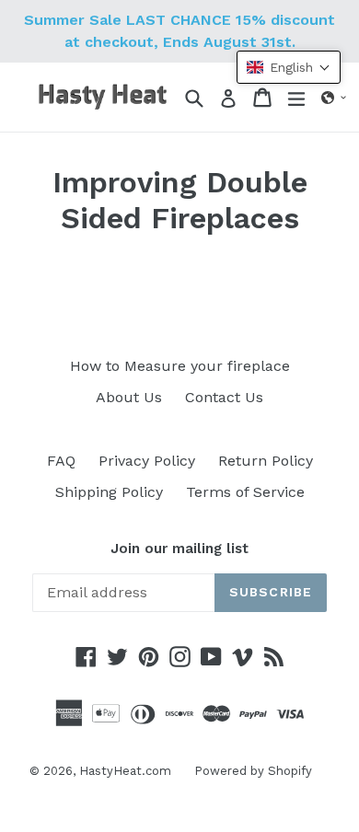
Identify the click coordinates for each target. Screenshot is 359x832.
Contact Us (224, 397)
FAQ (61, 460)
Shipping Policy (109, 492)
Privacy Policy (146, 460)
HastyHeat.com (125, 771)
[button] (334, 97)
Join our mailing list (179, 548)
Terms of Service (245, 492)
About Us (129, 397)
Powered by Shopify (253, 771)
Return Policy (265, 460)
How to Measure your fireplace (180, 366)
